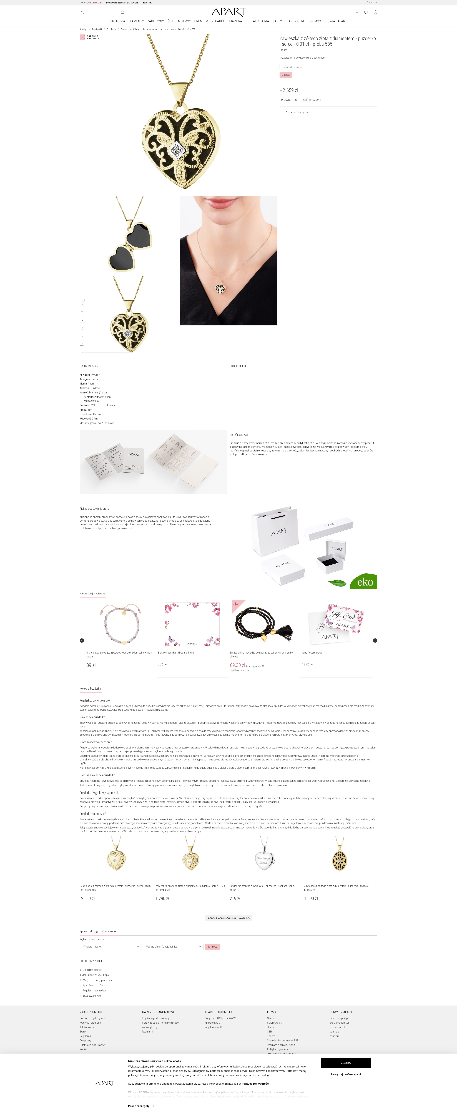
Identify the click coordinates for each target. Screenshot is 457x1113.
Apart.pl (83, 29)
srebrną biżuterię (171, 780)
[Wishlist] (366, 12)
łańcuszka (208, 819)
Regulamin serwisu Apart (281, 1045)
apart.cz (334, 1031)
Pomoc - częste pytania (93, 1018)
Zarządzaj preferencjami (346, 1074)
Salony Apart (274, 1022)
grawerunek (101, 734)
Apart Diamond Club (93, 985)
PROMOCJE (316, 21)
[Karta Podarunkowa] (336, 624)
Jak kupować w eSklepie (95, 975)
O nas (270, 1018)
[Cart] (375, 12)
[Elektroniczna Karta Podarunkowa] (192, 624)
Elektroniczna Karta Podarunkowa (176, 652)
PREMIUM (201, 21)
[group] (121, 640)
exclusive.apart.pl (339, 1022)
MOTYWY (184, 21)
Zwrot (83, 1031)
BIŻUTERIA (117, 21)
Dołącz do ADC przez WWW (220, 1018)
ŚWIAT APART (337, 21)
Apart (91, 383)
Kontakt (84, 1049)
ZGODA (346, 1062)
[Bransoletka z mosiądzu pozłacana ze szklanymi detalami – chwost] (264, 624)
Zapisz (286, 74)
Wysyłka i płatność (90, 1022)
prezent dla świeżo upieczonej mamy (302, 759)
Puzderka (111, 29)
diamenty (250, 731)
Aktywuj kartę (149, 1027)
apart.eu (334, 1036)
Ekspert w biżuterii (92, 969)
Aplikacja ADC (212, 1022)
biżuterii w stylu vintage (117, 759)
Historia (271, 1027)
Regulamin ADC (213, 1027)
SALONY (373, 2)
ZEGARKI (218, 21)
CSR (269, 1031)
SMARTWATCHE (238, 21)
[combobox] (111, 947)
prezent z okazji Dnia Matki (237, 801)
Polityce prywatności (256, 1083)
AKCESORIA (261, 21)
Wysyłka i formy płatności (97, 980)
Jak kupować (87, 1027)
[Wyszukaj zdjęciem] (122, 12)
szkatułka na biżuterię (192, 706)
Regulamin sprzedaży (94, 990)
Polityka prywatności (278, 1049)
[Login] (356, 12)
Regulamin (86, 1036)
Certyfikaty (85, 1040)
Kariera (271, 1036)
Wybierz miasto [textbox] (92, 946)
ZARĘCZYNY (155, 21)
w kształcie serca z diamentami (184, 755)
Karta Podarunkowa (312, 652)
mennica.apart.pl (339, 1018)
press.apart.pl (337, 1027)
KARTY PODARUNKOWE (289, 21)
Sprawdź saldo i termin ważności (160, 1022)
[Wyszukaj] (82, 12)
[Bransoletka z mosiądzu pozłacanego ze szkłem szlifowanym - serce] (120, 624)
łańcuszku (345, 722)
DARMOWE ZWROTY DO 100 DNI (122, 2)
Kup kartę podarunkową (155, 1018)
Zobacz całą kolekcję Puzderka (228, 917)
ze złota (107, 747)
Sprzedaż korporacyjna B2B (282, 1040)
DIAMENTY (136, 21)
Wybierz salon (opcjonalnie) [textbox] (161, 946)
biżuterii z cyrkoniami (276, 785)
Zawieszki (97, 29)
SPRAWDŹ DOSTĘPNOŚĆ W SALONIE (301, 100)
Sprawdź (212, 946)
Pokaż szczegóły (138, 1105)
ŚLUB (170, 21)
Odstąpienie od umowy (93, 1045)
